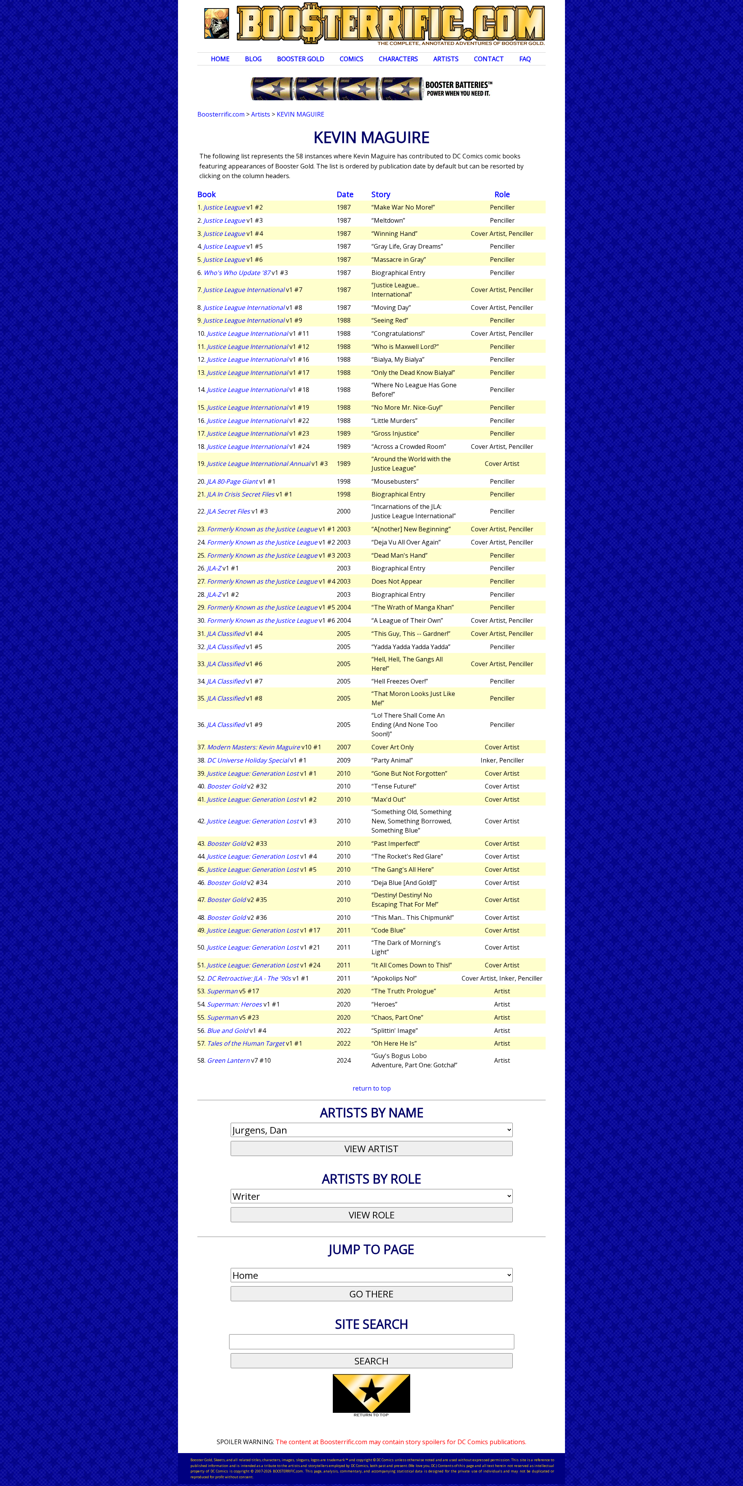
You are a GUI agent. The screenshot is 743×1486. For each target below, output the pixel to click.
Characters (398, 59)
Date (345, 194)
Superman (222, 991)
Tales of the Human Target (245, 1043)
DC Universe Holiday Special (248, 760)
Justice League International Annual (258, 463)
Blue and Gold (227, 1030)
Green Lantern (228, 1060)
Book (206, 194)
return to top (372, 1088)
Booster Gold (300, 59)
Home (220, 59)
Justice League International (244, 289)
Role (502, 194)
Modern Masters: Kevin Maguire (253, 747)
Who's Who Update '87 (237, 272)
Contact (489, 59)
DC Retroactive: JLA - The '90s (249, 978)
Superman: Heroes (234, 1004)
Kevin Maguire (300, 114)
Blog (253, 59)
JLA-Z (214, 568)
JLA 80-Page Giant (232, 481)
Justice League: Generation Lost (253, 773)
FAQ (525, 59)
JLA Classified (226, 633)
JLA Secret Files (228, 511)
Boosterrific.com (221, 114)
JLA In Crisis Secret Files (240, 494)
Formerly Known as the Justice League (262, 529)
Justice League (224, 207)
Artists (446, 59)
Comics (351, 59)
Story (381, 194)
